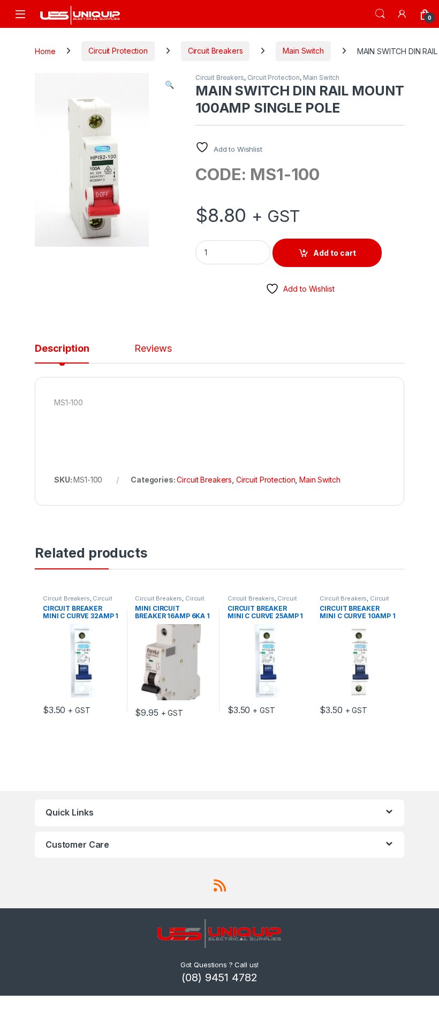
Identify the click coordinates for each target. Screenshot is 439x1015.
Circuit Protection (117, 50)
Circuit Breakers (215, 50)
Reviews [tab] (152, 349)
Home (45, 50)
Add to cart (334, 252)
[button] (169, 84)
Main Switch (303, 50)
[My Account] (402, 14)
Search (380, 14)
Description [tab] (62, 349)
